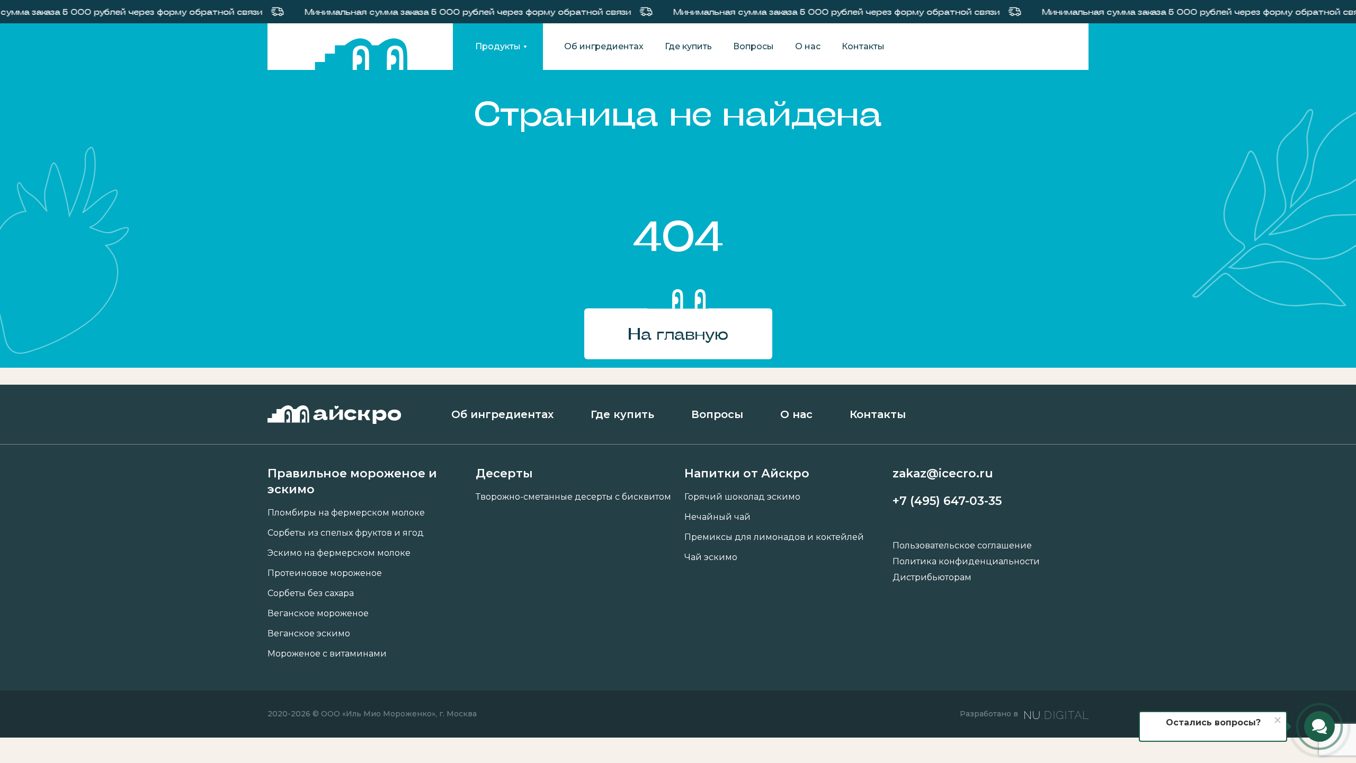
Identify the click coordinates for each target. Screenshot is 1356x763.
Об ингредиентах (604, 46)
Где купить (688, 46)
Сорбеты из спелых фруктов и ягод (345, 533)
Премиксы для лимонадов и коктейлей (774, 537)
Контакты (863, 46)
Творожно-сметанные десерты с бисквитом (573, 497)
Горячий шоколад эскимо (742, 497)
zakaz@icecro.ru (943, 473)
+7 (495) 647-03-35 (947, 501)
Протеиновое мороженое (324, 573)
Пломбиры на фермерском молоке (346, 513)
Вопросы (753, 46)
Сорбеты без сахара (310, 593)
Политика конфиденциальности (966, 561)
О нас (807, 46)
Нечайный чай (717, 517)
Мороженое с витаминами (327, 654)
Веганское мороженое (318, 613)
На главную (678, 333)
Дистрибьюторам (932, 577)
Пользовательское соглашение (962, 546)
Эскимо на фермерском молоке (339, 553)
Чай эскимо (710, 557)
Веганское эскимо (308, 633)
